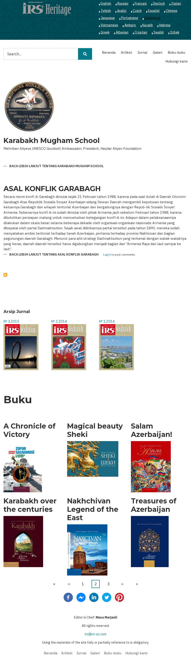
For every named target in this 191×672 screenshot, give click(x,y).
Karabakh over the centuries (30, 505)
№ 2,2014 (59, 321)
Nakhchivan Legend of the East (92, 509)
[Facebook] (68, 597)
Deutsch (159, 3)
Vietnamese (109, 25)
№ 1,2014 (107, 321)
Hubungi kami (176, 61)
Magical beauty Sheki (95, 430)
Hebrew (165, 25)
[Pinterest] (119, 597)
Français (141, 3)
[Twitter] (106, 597)
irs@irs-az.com (95, 634)
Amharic (130, 25)
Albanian (122, 32)
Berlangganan (5, 275)
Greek (105, 32)
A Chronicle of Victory (29, 430)
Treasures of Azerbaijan (153, 505)
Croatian (141, 32)
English (106, 3)
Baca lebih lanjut (56, 166)
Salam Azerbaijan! (151, 430)
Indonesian (152, 18)
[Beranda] (46, 8)
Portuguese (129, 18)
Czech (137, 11)
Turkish (106, 11)
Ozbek (174, 32)
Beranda (109, 52)
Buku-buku (176, 52)
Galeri (157, 52)
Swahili (158, 32)
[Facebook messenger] (81, 597)
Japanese (108, 18)
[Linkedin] (94, 597)
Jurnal (142, 52)
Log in (107, 254)
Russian (122, 3)
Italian (176, 3)
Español (154, 11)
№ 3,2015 (11, 321)
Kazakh (147, 25)
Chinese (171, 11)
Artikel (126, 52)
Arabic (121, 11)
